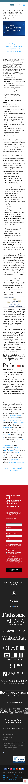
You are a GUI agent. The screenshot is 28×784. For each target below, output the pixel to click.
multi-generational (15, 459)
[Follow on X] (8, 769)
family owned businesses (15, 415)
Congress (16, 452)
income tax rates (7, 434)
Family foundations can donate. (17, 462)
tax (3, 437)
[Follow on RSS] (20, 769)
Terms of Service (14, 777)
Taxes (9, 18)
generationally (6, 447)
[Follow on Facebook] (5, 769)
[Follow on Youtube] (17, 769)
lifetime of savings (13, 417)
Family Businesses (14, 15)
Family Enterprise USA (19, 422)
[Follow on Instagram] (11, 769)
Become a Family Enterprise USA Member (14, 469)
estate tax (21, 439)
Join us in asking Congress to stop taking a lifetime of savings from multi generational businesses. (14, 47)
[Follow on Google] (22, 769)
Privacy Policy (6, 777)
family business (17, 447)
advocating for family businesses (12, 450)
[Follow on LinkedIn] (14, 769)
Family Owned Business (16, 17)
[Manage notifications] (25, 781)
